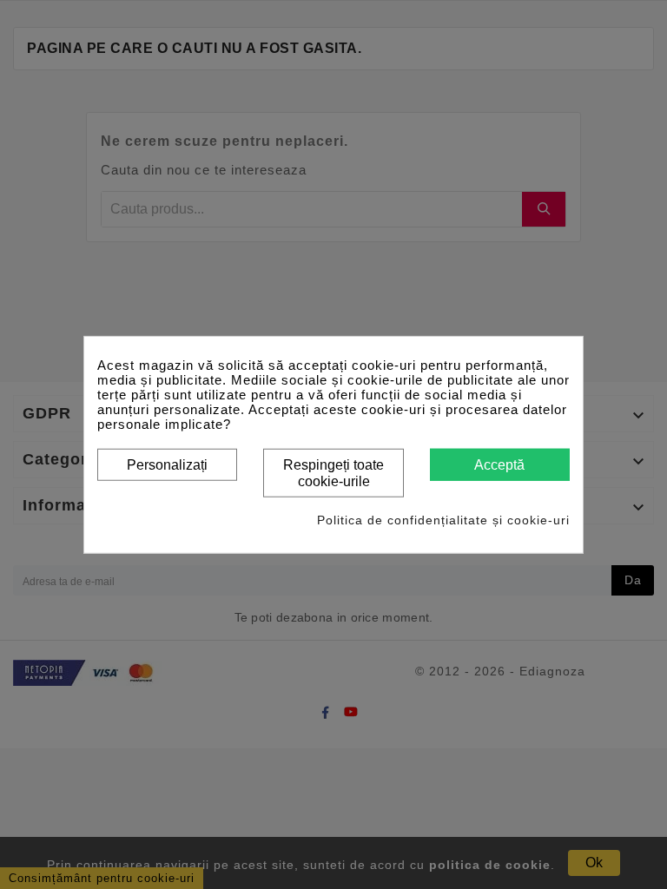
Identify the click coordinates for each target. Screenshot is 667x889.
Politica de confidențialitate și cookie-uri (443, 519)
